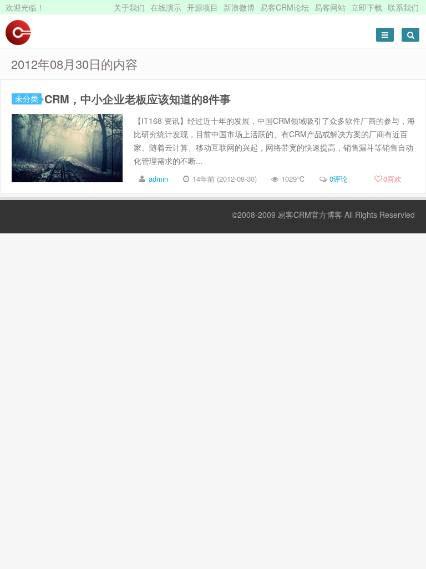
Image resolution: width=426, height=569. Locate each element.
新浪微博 (239, 7)
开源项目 (202, 7)
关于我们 (129, 7)
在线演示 (165, 7)
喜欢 (392, 178)
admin (158, 178)
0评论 (338, 178)
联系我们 (403, 7)
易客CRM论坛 (284, 7)
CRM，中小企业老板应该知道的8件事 (137, 99)
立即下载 (366, 7)
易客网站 (330, 7)
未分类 (26, 98)
